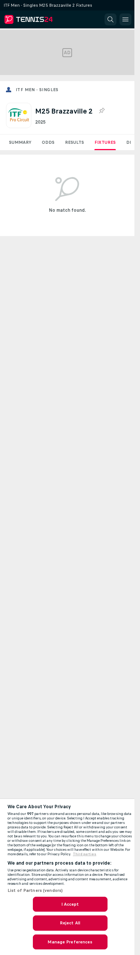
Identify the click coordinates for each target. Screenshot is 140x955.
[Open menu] (125, 19)
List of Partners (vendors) (35, 890)
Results (74, 142)
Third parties (84, 854)
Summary (20, 142)
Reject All (70, 922)
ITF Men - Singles (37, 89)
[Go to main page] (38, 19)
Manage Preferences (69, 942)
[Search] (110, 19)
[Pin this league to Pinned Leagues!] (102, 111)
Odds (48, 142)
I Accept (70, 904)
